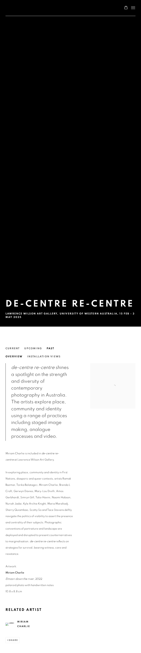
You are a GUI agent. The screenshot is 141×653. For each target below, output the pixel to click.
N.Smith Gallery (20, 8)
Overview (14, 356)
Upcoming (33, 348)
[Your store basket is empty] (126, 8)
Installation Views (44, 356)
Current (13, 348)
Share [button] (13, 640)
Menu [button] (132, 8)
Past (50, 348)
